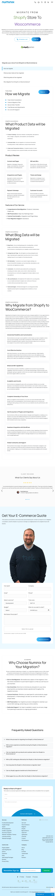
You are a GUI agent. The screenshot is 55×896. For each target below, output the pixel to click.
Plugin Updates (5, 847)
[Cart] (48, 2)
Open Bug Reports (6, 849)
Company (31, 586)
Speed (3, 826)
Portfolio (24, 851)
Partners (24, 857)
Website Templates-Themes (9, 834)
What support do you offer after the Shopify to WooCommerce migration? (27, 776)
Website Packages (6, 838)
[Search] (42, 2)
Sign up (36, 39)
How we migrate (8, 68)
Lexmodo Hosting (6, 836)
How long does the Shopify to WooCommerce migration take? (23, 765)
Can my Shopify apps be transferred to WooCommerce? (22, 770)
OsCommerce (25, 840)
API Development (6, 828)
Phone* (30, 593)
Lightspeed (24, 834)
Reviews (4, 859)
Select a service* (9, 600)
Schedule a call (23, 39)
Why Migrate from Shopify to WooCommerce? (17, 82)
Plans (3, 855)
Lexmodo (24, 836)
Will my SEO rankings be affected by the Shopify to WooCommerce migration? (28, 759)
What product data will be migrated (14, 73)
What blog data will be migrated (13, 77)
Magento (24, 826)
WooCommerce (25, 824)
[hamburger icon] (52, 2)
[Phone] (35, 2)
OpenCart (24, 832)
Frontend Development (7, 823)
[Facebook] (17, 877)
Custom (24, 838)
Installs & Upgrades (7, 830)
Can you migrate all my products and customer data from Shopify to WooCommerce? (25, 753)
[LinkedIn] (28, 877)
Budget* (6, 607)
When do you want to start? (36, 607)
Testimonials (25, 853)
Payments (4, 853)
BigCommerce (25, 830)
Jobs (23, 855)
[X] (22, 877)
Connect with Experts (26, 814)
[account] (45, 2)
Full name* (7, 586)
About (23, 847)
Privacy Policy (5, 861)
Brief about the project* (11, 614)
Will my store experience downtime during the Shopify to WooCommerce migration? (26, 745)
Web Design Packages (7, 857)
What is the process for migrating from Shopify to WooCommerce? (25, 739)
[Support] (38, 2)
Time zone (31, 600)
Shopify (23, 828)
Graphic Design (6, 824)
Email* (6, 593)
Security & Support (6, 832)
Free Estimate (35, 892)
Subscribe (46, 870)
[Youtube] (35, 877)
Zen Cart (24, 823)
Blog (23, 849)
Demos (4, 851)
